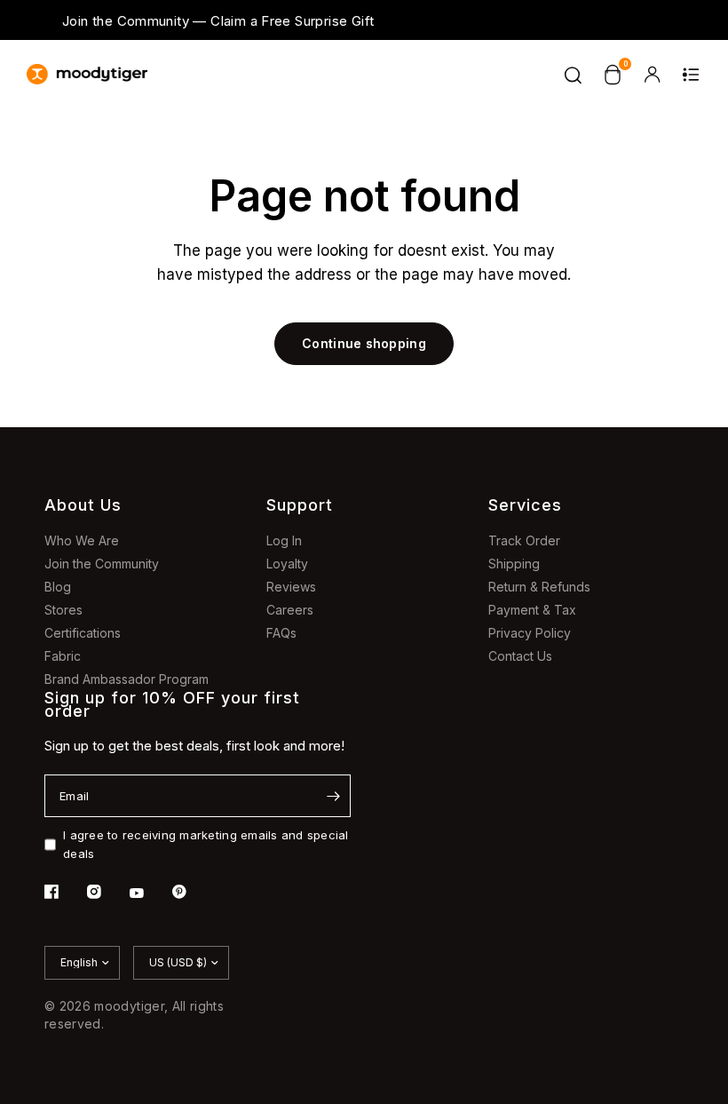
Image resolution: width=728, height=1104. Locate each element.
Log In (284, 540)
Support (299, 505)
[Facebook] (63, 891)
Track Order (524, 540)
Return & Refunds (539, 586)
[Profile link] (651, 74)
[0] (612, 74)
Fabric (62, 655)
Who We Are (81, 540)
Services (525, 505)
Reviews (291, 586)
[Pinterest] (191, 891)
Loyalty (287, 563)
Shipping (514, 563)
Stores (63, 609)
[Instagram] (106, 891)
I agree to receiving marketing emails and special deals (206, 844)
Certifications (82, 632)
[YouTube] (149, 893)
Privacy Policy (529, 632)
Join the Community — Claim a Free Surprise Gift (218, 20)
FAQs (281, 632)
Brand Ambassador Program (126, 679)
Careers (289, 609)
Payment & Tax (532, 609)
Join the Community (101, 563)
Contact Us (520, 655)
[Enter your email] (333, 795)
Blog (57, 586)
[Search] (573, 74)
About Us (83, 505)
